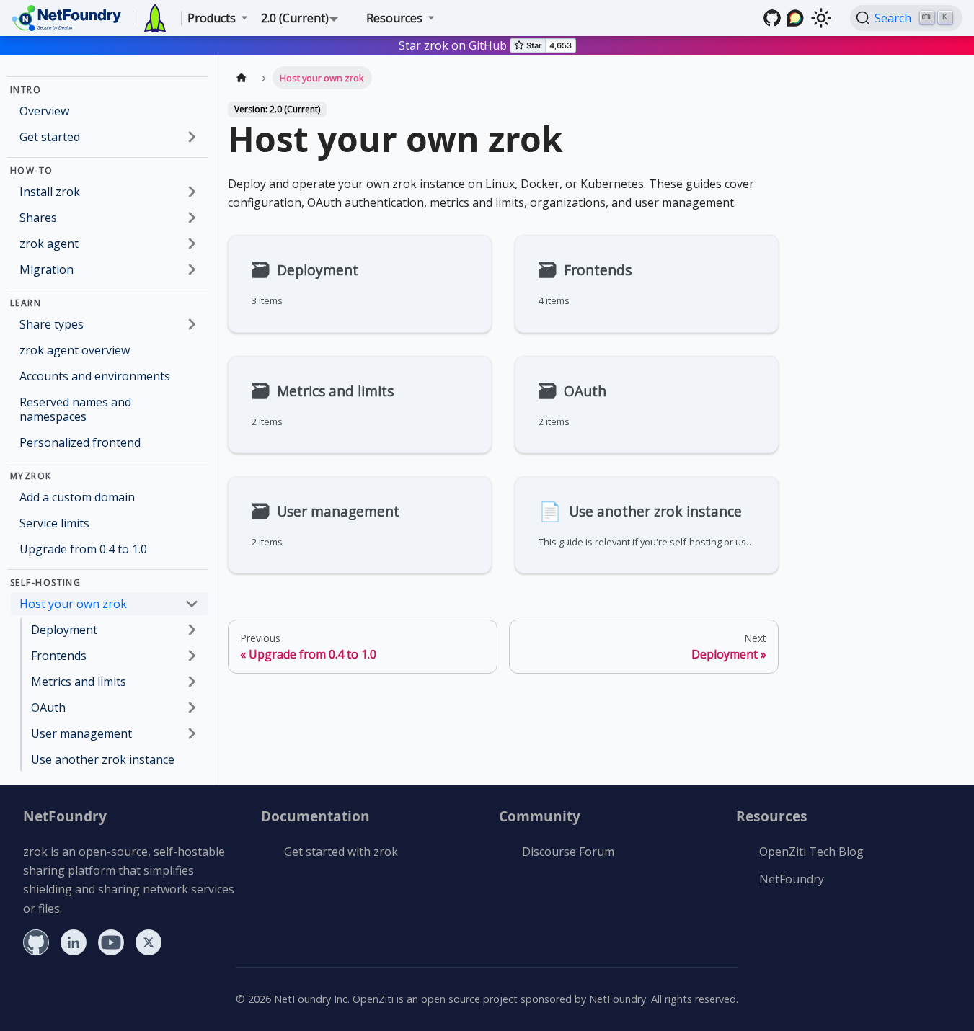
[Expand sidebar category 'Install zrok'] (192, 191)
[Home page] (241, 77)
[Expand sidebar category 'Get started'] (192, 136)
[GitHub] (772, 18)
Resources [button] (394, 18)
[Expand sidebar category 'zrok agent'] (192, 243)
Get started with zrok (341, 852)
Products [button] (211, 18)
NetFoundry (791, 879)
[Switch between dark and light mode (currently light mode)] (821, 18)
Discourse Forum (568, 852)
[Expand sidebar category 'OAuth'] (192, 707)
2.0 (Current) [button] (295, 18)
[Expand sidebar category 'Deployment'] (192, 629)
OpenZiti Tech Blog (811, 852)
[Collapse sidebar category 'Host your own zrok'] (192, 603)
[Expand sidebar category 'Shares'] (192, 217)
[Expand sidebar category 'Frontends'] (192, 655)
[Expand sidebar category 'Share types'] (192, 324)
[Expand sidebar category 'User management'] (192, 733)
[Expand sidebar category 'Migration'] (192, 269)
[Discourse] (795, 18)
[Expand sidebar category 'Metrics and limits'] (192, 681)
